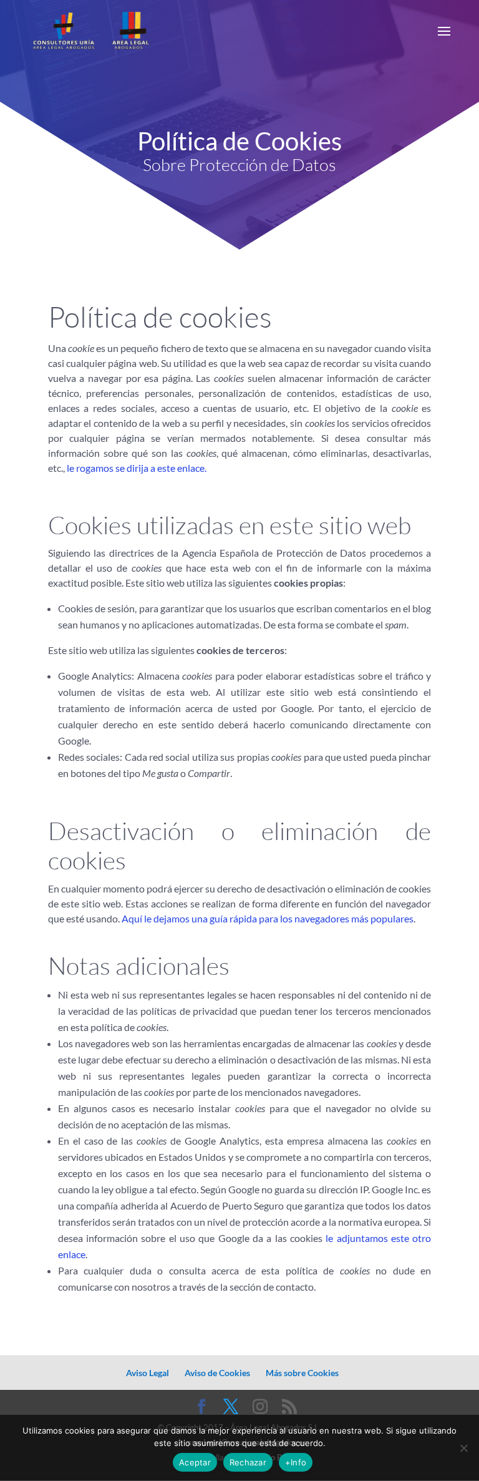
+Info (295, 1462)
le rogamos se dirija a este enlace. (136, 468)
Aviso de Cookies (217, 1372)
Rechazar (248, 1462)
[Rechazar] (463, 1448)
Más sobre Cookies (302, 1372)
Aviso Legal (147, 1372)
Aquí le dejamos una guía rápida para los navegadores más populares (268, 918)
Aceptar (195, 1462)
